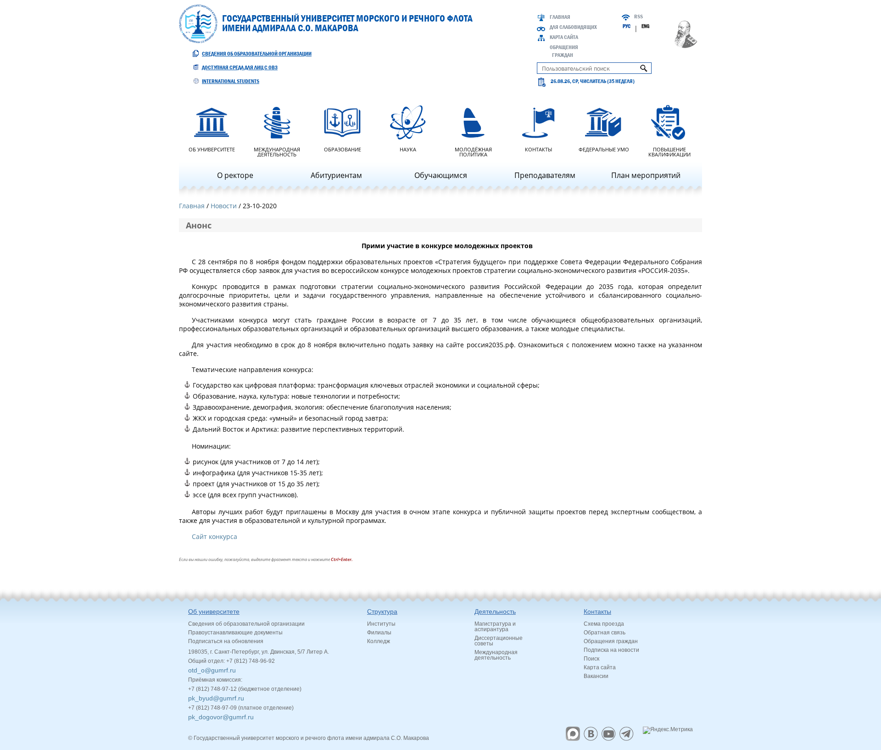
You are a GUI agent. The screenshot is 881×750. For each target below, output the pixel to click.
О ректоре (235, 175)
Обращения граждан (611, 641)
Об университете (212, 149)
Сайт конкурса (214, 536)
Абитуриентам (336, 175)
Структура (382, 611)
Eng (645, 26)
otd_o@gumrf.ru (212, 670)
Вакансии (596, 676)
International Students (230, 81)
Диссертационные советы (498, 641)
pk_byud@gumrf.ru (216, 698)
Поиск (591, 659)
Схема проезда (604, 624)
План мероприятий (645, 175)
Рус (626, 26)
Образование (342, 149)
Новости (224, 205)
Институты (381, 624)
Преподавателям (544, 175)
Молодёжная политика (473, 151)
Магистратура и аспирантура (495, 627)
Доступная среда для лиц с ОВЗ (240, 67)
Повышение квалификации (669, 151)
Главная (560, 17)
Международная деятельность (277, 151)
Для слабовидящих (573, 27)
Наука (408, 149)
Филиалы (379, 632)
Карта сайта (564, 37)
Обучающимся (440, 175)
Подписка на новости (611, 650)
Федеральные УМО (604, 149)
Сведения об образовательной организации (257, 53)
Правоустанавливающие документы (235, 632)
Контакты (538, 149)
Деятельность (495, 611)
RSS (638, 16)
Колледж (378, 641)
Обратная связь (604, 632)
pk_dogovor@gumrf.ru (221, 717)
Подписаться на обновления (225, 641)
